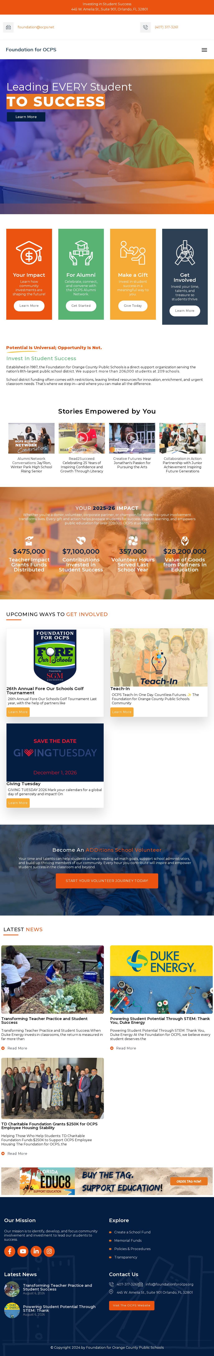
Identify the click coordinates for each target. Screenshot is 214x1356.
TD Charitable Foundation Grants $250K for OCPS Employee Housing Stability (49, 1126)
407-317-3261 (127, 1284)
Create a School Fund (132, 1232)
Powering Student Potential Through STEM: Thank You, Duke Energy (160, 1020)
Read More (16, 1048)
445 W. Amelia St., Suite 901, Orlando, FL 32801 (109, 9)
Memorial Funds (127, 1241)
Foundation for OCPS (31, 49)
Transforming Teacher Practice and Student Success (44, 1020)
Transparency (125, 1257)
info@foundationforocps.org (170, 1284)
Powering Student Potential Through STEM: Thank (59, 1308)
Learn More (29, 306)
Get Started (81, 306)
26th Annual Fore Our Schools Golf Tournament (45, 690)
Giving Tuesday (23, 783)
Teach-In (120, 688)
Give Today (133, 306)
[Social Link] (9, 1251)
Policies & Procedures (132, 1249)
